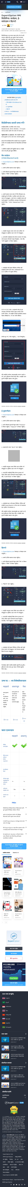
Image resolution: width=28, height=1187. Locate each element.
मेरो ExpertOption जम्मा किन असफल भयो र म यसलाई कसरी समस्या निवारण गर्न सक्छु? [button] (14, 836)
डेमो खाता (17, 1177)
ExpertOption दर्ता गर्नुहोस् (14, 7)
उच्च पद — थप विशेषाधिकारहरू (12, 111)
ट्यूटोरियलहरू (7, 12)
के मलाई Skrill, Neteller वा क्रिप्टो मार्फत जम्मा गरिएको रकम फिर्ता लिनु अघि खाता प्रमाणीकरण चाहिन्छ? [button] (13, 843)
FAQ (12, 1177)
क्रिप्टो (8, 109)
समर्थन (4, 1169)
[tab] (14, 816)
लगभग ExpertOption (8, 1164)
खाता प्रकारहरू (8, 114)
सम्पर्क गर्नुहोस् (14, 1174)
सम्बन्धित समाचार (6, 860)
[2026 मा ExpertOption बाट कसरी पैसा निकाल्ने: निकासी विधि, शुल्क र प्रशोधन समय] (5, 1063)
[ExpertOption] (14, 951)
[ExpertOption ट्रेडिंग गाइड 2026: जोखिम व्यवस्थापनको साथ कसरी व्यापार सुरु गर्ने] (7, 870)
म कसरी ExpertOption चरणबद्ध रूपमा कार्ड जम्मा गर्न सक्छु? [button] (13, 829)
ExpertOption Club (8, 1161)
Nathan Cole (12, 25)
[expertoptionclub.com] (7, 2)
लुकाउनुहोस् (17, 97)
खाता (4, 1174)
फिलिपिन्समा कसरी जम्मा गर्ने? (11, 100)
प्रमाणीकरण (5, 1172)
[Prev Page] (3, 929)
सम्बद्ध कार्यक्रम (18, 1164)
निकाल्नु (11, 1166)
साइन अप (21, 1172)
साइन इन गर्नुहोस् (13, 1172)
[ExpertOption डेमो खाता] (18, 913)
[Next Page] (6, 929)
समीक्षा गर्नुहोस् (10, 1169)
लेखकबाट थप (16, 860)
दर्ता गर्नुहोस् (5, 1166)
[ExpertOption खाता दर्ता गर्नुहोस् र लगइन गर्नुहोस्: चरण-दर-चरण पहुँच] (7, 891)
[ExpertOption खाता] (18, 870)
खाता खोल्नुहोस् (14, 960)
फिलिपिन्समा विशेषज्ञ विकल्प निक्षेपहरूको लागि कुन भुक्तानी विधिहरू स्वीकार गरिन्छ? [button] (13, 816)
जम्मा (22, 1166)
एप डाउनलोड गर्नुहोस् (19, 1169)
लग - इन (16, 1166)
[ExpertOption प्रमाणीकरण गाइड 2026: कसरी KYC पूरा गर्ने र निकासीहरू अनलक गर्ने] (5, 1046)
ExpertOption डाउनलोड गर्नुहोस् (10, 1182)
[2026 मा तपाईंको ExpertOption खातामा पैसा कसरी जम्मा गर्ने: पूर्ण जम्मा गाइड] (5, 1092)
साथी (8, 1174)
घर (2, 12)
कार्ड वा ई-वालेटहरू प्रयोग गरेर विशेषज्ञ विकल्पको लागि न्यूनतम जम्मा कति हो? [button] (12, 823)
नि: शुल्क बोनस (14, 965)
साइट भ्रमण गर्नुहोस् (14, 955)
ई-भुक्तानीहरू (9, 106)
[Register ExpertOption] (14, 979)
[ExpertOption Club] (14, 1111)
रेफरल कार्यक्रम (6, 1179)
